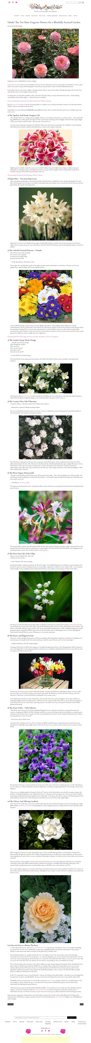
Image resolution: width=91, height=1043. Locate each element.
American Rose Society (41, 989)
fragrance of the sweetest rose (37, 948)
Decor (28, 16)
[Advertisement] (45, 1039)
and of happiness (43, 550)
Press (75, 16)
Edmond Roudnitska (76, 625)
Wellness (42, 16)
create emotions (59, 997)
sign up (72, 1017)
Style (22, 16)
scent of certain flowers (18, 104)
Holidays (34, 16)
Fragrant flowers (12, 84)
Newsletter (63, 16)
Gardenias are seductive (25, 805)
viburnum (44, 411)
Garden (16, 16)
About (70, 16)
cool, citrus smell (28, 396)
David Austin (51, 980)
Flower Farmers (52, 16)
